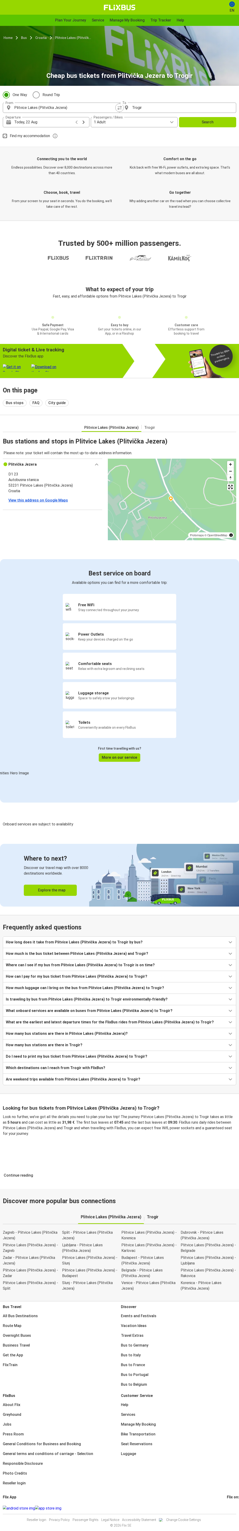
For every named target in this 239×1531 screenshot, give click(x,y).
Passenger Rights (85, 1520)
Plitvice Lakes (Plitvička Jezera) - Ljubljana (208, 1260)
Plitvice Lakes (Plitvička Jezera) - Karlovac (149, 1248)
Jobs (7, 1424)
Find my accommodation (30, 136)
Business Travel (16, 1345)
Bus (24, 38)
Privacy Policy (59, 1520)
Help (124, 1405)
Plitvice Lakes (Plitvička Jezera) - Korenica (149, 1235)
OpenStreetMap (217, 535)
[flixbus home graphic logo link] (119, 7)
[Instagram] (229, 1508)
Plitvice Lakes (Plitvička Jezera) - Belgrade (208, 1248)
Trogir (149, 427)
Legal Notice (110, 1520)
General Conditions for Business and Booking (42, 1444)
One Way (20, 95)
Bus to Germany (134, 1345)
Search (208, 122)
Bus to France (133, 1365)
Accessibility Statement (139, 1520)
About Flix (11, 1405)
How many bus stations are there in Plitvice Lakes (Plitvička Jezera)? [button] (67, 1033)
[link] (119, 875)
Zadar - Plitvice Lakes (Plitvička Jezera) (29, 1260)
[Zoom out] (230, 471)
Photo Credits (15, 1473)
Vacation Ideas (134, 1325)
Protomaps (197, 535)
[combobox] (65, 108)
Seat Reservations (136, 1444)
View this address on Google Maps (38, 500)
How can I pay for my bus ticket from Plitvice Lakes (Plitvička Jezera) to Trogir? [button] (76, 976)
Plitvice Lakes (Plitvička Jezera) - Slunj (89, 1260)
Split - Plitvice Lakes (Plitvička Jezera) (87, 1235)
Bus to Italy (131, 1355)
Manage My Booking (138, 1424)
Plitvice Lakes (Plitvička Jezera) (73, 38)
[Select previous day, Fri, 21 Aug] (76, 122)
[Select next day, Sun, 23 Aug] (83, 122)
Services (128, 1414)
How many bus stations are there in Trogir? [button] (44, 1045)
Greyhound (12, 1414)
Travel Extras (132, 1335)
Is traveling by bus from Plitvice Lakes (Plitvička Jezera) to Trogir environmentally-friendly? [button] (87, 999)
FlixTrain (10, 1365)
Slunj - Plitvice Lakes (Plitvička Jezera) (87, 1286)
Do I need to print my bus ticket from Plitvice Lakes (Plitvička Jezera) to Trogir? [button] (76, 1056)
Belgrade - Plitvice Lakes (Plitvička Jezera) (142, 1273)
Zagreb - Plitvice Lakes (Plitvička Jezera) (30, 1235)
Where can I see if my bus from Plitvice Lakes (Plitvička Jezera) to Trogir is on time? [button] (80, 965)
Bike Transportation (138, 1434)
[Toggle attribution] (231, 535)
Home (8, 38)
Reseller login (14, 1483)
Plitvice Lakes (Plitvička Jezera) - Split (30, 1286)
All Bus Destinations (20, 1316)
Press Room (13, 1434)
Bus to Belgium (134, 1384)
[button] (52, 464)
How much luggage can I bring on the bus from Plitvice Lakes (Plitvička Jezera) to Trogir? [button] (85, 988)
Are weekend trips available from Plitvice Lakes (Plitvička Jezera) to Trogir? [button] (73, 1079)
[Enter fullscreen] (230, 487)
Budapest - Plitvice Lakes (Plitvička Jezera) (142, 1260)
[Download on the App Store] (48, 1508)
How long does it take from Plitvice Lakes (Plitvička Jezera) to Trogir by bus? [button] (74, 942)
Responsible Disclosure (23, 1463)
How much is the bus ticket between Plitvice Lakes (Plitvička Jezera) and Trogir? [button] (77, 953)
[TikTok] (234, 1508)
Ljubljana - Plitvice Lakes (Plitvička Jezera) (82, 1248)
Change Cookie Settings (183, 1520)
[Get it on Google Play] (19, 1508)
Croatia (41, 38)
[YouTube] (230, 1508)
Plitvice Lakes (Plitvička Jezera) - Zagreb (30, 1248)
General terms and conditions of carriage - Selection (48, 1453)
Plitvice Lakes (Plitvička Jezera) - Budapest (89, 1273)
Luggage (128, 1453)
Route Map (12, 1325)
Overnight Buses (17, 1335)
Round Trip (51, 95)
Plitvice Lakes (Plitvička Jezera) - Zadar (30, 1273)
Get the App (13, 1355)
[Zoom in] (230, 464)
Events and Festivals (138, 1316)
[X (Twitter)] (233, 1508)
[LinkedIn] (231, 1508)
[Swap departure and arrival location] (119, 108)
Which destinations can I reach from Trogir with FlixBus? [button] (55, 1068)
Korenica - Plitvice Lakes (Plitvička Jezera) (201, 1286)
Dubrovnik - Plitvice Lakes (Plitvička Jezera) (202, 1235)
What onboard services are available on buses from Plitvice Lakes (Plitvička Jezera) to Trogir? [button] (89, 1010)
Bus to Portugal (134, 1374)
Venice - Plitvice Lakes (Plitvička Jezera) (148, 1286)
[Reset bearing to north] (230, 478)
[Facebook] (227, 1508)
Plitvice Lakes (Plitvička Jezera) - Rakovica (208, 1273)
